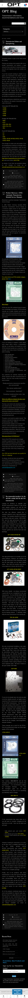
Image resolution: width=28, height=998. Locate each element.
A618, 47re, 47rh (7, 126)
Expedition (19, 922)
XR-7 (9, 927)
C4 (3, 133)
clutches (19, 182)
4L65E (17, 175)
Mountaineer (10, 926)
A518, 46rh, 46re (7, 124)
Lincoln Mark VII (15, 925)
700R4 (4, 111)
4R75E (12, 176)
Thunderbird (20, 926)
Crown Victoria (13, 922)
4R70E (8, 921)
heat (15, 183)
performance (7, 489)
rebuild (6, 186)
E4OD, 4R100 (6, 140)
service (20, 489)
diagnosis (14, 486)
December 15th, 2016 (13, 170)
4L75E (6, 176)
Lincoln (9, 925)
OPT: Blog (9, 11)
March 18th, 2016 (12, 474)
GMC (13, 183)
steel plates (21, 186)
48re (4, 128)
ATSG (17, 483)
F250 (12, 923)
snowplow (16, 186)
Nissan (13, 481)
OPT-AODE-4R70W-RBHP (14, 569)
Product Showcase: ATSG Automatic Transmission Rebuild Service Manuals (14, 195)
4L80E (4, 115)
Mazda (19, 925)
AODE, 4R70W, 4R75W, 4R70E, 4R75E (13, 138)
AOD (4, 136)
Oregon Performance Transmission (15, 185)
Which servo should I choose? (9, 954)
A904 (4, 120)
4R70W (8, 176)
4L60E (4, 113)
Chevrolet (12, 177)
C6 (3, 135)
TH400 (4, 110)
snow (12, 186)
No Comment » (16, 173)
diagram (18, 486)
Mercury (6, 926)
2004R (11, 478)
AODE (8, 177)
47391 (11, 175)
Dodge (16, 177)
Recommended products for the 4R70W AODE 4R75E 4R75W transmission (16, 498)
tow (5, 187)
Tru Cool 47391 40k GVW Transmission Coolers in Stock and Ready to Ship (10, 945)
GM (21, 177)
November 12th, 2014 (13, 914)
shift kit (9, 186)
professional (12, 489)
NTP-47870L (21, 833)
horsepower (19, 183)
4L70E (20, 175)
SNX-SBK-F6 (14, 795)
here (9, 279)
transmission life (13, 187)
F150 (9, 923)
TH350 (4, 108)
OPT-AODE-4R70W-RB (14, 534)
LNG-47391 (16, 160)
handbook (19, 487)
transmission (11, 491)
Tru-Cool (19, 187)
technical (6, 491)
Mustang (15, 926)
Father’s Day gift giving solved (9, 951)
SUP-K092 (14, 668)
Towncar (6, 927)
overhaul (21, 488)
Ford (19, 177)
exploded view (12, 487)
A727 (4, 122)
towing (8, 187)
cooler (6, 183)
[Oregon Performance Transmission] (14, 5)
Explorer (6, 923)
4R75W (8, 38)
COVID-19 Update (6, 949)
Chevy (16, 182)
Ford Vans (18, 923)
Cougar (8, 922)
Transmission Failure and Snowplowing (14, 42)
